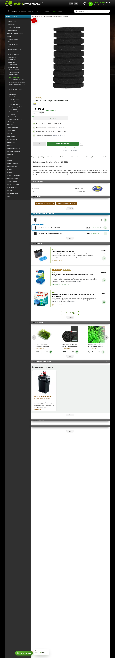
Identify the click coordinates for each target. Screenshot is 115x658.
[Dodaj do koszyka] (104, 258)
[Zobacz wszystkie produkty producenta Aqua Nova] (35, 104)
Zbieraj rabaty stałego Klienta (44, 135)
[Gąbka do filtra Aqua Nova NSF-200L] (70, 56)
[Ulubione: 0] (84, 3)
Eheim (53, 292)
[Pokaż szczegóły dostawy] (63, 127)
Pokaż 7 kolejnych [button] (71, 313)
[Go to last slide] (34, 337)
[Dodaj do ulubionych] (81, 144)
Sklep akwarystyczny (37, 16)
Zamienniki (75, 157)
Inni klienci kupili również (90, 157)
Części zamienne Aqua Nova (43, 203)
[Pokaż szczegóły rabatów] (64, 135)
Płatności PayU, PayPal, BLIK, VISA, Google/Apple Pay (50, 131)
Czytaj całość (37, 409)
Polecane (46, 11)
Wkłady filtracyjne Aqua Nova (65, 203)
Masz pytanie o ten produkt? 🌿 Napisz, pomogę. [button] (40, 652)
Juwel (53, 272)
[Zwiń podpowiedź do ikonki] (48, 650)
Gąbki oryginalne (63, 16)
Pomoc (60, 11)
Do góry (71, 208)
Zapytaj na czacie (67, 147)
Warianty (64, 157)
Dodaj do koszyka (62, 143)
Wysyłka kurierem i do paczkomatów (46, 127)
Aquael (54, 249)
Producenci (22, 11)
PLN (76, 3)
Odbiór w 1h (66, 284)
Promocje (38, 11)
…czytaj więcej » (82, 257)
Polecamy (38, 97)
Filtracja (46, 16)
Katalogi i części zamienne (47, 157)
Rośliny (54, 11)
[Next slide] (106, 337)
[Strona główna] (8, 11)
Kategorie (14, 11)
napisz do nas (76, 147)
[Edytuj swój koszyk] (90, 4)
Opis (33, 157)
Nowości (30, 11)
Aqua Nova (82, 186)
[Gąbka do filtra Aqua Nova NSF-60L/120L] (35, 233)
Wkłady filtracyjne (53, 16)
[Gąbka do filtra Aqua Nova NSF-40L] (35, 220)
